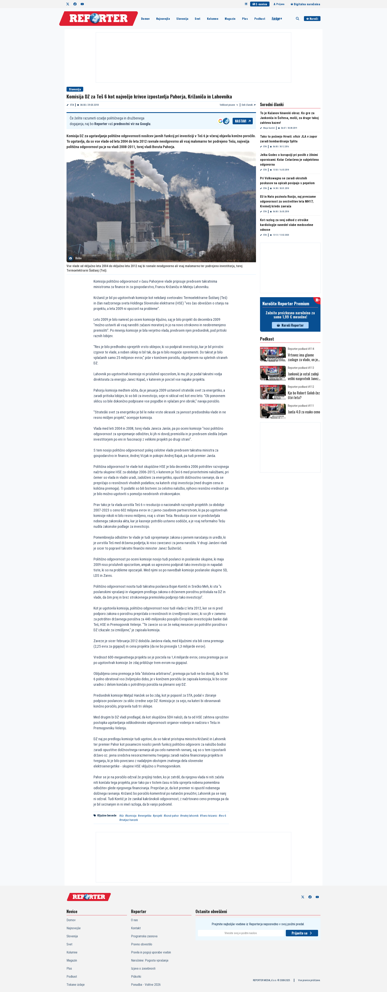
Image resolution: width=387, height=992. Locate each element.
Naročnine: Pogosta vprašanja (149, 960)
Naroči (314, 18)
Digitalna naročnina (307, 4)
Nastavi (240, 121)
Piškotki (136, 976)
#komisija (130, 815)
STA (72, 104)
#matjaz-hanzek (128, 820)
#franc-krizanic (208, 815)
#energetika (144, 815)
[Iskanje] (297, 18)
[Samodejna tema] (246, 3)
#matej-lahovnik (189, 815)
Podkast (259, 18)
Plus (245, 18)
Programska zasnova (144, 936)
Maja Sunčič (269, 128)
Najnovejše (163, 18)
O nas (134, 920)
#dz (121, 815)
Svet (197, 18)
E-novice (261, 4)
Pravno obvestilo (141, 944)
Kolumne (212, 18)
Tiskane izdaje (277, 18)
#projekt (157, 815)
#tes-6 (222, 815)
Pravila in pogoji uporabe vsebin (151, 952)
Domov (145, 18)
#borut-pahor (171, 815)
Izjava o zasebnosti (143, 968)
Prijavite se (299, 933)
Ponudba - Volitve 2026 (146, 985)
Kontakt (136, 928)
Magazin (230, 18)
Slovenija (182, 18)
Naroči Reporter (293, 325)
